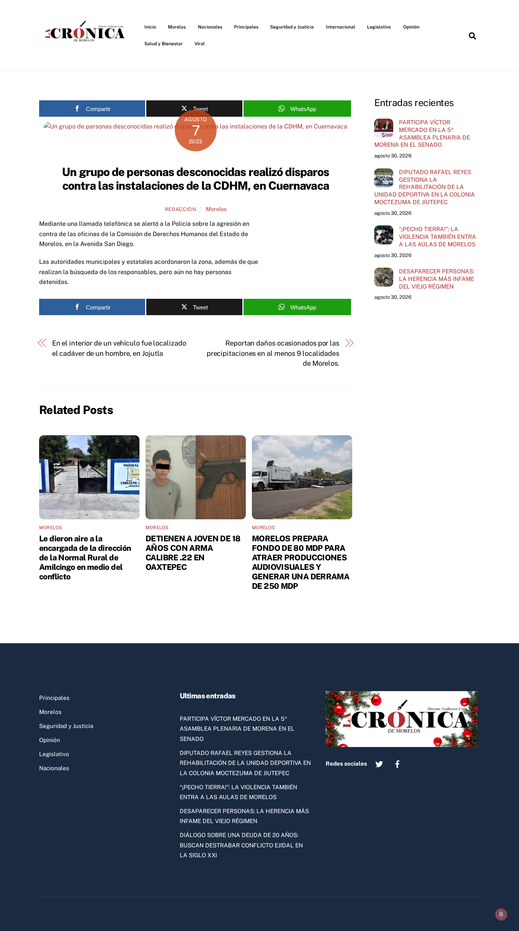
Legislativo (379, 27)
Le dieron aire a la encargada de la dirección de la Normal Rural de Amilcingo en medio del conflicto (85, 557)
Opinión (411, 27)
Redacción (180, 209)
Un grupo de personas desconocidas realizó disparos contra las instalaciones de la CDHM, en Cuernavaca (195, 178)
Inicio (150, 27)
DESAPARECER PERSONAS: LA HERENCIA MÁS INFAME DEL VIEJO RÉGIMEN (436, 279)
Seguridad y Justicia (292, 27)
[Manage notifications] (501, 914)
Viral (200, 43)
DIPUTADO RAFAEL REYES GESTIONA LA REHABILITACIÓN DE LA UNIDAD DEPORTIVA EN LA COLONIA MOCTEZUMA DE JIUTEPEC (424, 187)
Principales (246, 27)
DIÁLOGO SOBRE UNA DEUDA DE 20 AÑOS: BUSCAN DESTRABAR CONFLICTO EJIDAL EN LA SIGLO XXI (241, 845)
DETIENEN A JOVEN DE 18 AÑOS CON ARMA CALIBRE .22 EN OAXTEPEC (193, 553)
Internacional (340, 27)
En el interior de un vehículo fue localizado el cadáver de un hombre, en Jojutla (119, 348)
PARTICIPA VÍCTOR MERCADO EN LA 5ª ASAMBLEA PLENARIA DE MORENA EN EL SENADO (422, 133)
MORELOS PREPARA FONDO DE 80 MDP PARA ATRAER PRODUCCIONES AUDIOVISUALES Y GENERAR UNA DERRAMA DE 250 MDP (300, 562)
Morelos (177, 27)
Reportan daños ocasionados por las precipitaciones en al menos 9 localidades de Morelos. (273, 353)
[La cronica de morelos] (86, 54)
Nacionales (210, 27)
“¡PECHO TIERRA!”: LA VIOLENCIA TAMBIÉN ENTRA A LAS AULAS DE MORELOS (437, 236)
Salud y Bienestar (163, 43)
